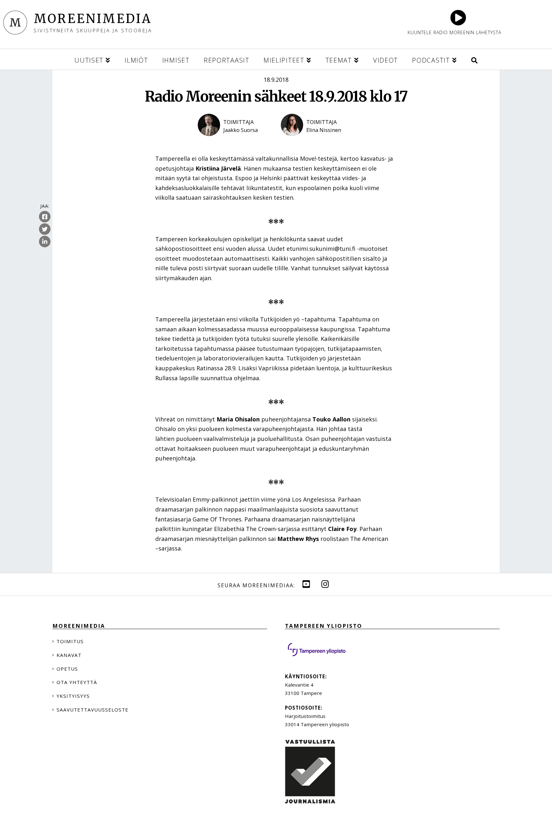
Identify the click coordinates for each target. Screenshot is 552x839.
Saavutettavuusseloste (92, 709)
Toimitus (70, 641)
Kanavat (69, 655)
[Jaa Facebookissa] (44, 217)
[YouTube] (306, 584)
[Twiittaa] (44, 229)
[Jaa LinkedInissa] (44, 242)
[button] (474, 59)
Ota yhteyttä (77, 682)
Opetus (67, 669)
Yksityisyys (73, 696)
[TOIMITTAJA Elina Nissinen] (317, 141)
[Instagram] (325, 584)
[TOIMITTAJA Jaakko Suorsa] (234, 141)
